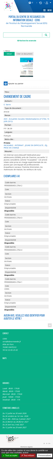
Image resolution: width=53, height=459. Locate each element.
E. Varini (7, 104)
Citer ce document (24, 54)
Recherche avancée (27, 40)
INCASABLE (8, 145)
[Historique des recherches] (40, 2)
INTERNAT (19, 145)
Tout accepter (11, 455)
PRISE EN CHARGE (11, 148)
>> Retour (6, 51)
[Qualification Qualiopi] (39, 435)
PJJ (46, 145)
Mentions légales (26, 447)
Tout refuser (28, 455)
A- (44, 443)
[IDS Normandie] (12, 439)
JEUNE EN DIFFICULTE (34, 145)
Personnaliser (44, 455)
